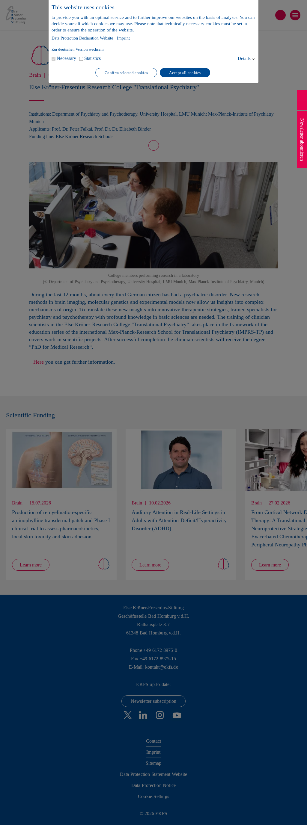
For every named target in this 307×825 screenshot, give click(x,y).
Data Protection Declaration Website (82, 38)
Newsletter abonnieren (302, 139)
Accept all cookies (185, 72)
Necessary (66, 58)
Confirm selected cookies (126, 72)
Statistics (92, 58)
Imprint (123, 38)
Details (244, 58)
